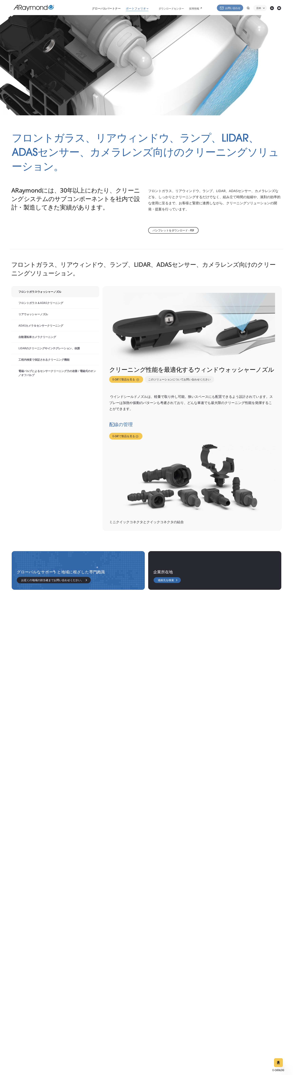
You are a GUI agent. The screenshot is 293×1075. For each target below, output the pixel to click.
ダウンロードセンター (171, 9)
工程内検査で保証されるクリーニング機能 (44, 359)
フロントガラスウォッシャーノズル (39, 292)
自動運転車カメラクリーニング (37, 337)
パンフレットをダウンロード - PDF (173, 230)
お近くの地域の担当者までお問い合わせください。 (52, 580)
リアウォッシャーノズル (33, 314)
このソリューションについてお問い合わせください (179, 379)
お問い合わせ (232, 8)
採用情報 (194, 9)
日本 (258, 8)
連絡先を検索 (166, 580)
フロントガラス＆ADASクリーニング (40, 303)
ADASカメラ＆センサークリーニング (40, 325)
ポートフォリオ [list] (136, 8)
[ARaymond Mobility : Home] (32, 8)
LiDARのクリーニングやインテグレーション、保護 (49, 348)
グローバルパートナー (106, 8)
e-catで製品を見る (124, 379)
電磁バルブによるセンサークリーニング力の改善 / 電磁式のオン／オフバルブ (57, 373)
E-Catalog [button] (278, 1070)
